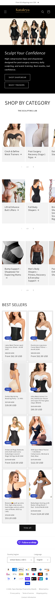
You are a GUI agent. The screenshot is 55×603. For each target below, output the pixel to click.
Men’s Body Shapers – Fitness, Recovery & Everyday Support (37, 274)
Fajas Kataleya (17, 589)
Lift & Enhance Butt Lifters (12, 208)
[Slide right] (33, 167)
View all (27, 527)
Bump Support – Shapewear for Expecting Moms (13, 271)
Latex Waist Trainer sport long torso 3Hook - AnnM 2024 (14, 347)
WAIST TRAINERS (17, 85)
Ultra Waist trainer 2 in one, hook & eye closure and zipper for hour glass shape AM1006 (40, 399)
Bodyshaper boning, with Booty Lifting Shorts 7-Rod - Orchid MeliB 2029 (40, 505)
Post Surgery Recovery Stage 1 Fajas (37, 154)
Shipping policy (41, 593)
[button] (5, 12)
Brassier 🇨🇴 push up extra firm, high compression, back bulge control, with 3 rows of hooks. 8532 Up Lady (14, 507)
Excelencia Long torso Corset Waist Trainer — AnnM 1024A (39, 347)
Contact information (28, 597)
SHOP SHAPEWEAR (17, 77)
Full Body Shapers (32, 208)
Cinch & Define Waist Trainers (12, 153)
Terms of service (28, 593)
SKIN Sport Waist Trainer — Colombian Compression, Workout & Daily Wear (40, 453)
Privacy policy (15, 593)
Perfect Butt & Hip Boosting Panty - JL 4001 (14, 397)
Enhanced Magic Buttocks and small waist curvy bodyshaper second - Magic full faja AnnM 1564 (14, 453)
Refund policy (43, 589)
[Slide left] (22, 167)
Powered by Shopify (29, 589)
